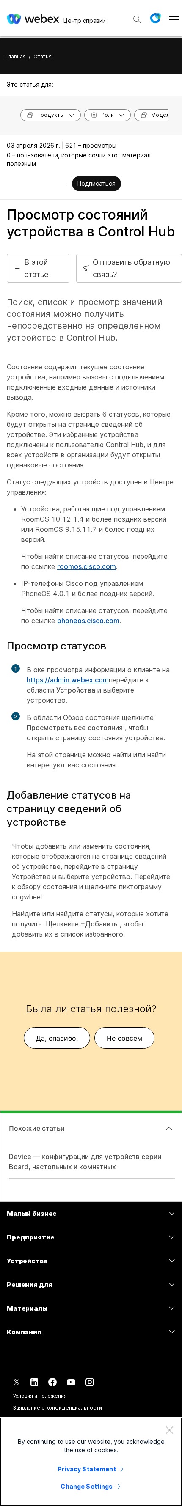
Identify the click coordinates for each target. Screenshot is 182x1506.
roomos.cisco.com (86, 566)
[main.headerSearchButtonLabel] (137, 16)
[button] (155, 18)
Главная (15, 56)
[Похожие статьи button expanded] (169, 1128)
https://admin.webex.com (68, 680)
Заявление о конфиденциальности (57, 1407)
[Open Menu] (174, 18)
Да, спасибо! (57, 1038)
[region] (91, 1461)
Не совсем (124, 1038)
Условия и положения (40, 1396)
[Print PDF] (65, 184)
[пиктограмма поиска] (137, 19)
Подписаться (96, 183)
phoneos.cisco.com (88, 620)
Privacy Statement (87, 1469)
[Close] (169, 1430)
